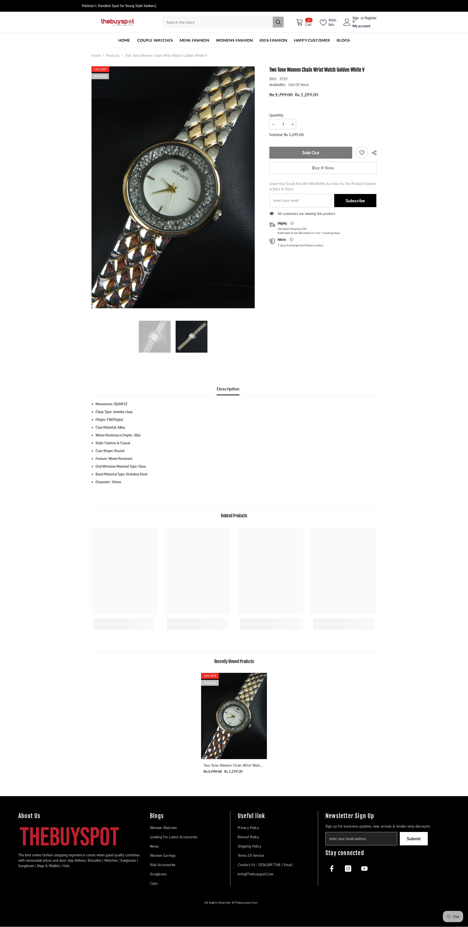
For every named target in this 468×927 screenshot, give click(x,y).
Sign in (355, 19)
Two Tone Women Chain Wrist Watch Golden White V (233, 765)
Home (96, 55)
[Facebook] (331, 868)
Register (371, 18)
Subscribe (355, 200)
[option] (173, 187)
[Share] (372, 153)
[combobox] (217, 22)
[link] (362, 152)
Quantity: (276, 115)
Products (113, 55)
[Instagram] (348, 868)
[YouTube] (364, 868)
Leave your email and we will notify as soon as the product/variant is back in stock (322, 186)
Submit (414, 838)
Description (228, 388)
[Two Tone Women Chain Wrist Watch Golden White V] (234, 716)
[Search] (223, 22)
